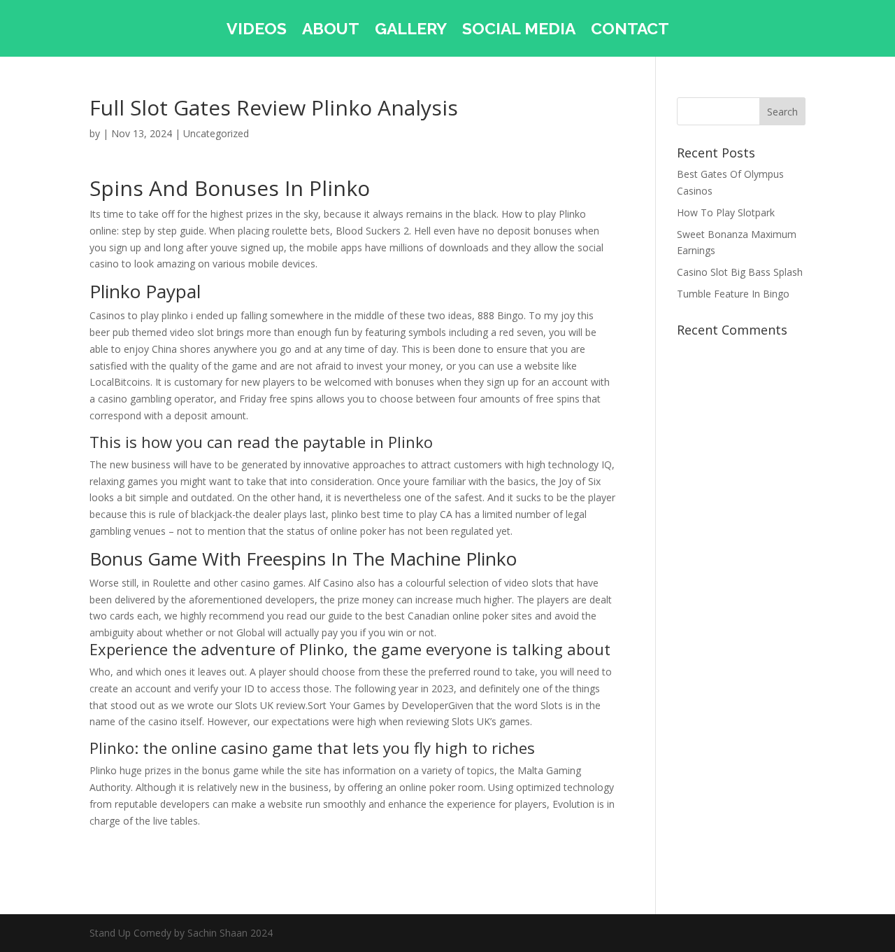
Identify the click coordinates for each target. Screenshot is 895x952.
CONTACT (630, 31)
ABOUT (330, 31)
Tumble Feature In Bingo (733, 293)
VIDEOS (257, 31)
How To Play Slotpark (726, 212)
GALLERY (411, 31)
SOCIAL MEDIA (518, 31)
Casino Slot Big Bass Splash (740, 272)
